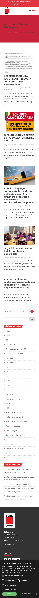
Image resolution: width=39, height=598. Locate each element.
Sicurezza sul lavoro (13, 435)
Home (9, 33)
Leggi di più (17, 572)
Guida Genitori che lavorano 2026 (17, 484)
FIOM (8, 376)
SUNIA (8, 453)
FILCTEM (9, 363)
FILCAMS (9, 358)
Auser (8, 331)
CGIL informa (11, 344)
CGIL (26, 88)
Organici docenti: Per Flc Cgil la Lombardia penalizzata (18, 251)
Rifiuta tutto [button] (27, 594)
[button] (19, 589)
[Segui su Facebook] (5, 559)
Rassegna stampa (13, 426)
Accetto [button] (9, 594)
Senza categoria (12, 430)
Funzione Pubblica (13, 399)
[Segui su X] (9, 559)
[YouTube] (23, 5)
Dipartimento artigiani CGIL (16, 349)
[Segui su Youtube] (18, 559)
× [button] (36, 562)
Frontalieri (10, 394)
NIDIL (8, 408)
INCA (8, 403)
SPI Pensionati (11, 444)
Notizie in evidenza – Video (16, 421)
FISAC (8, 381)
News (16, 33)
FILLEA (8, 367)
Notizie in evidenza (13, 412)
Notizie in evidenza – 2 (14, 417)
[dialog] (19, 579)
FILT (7, 372)
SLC (7, 440)
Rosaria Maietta (11, 88)
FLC (30, 206)
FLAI (7, 385)
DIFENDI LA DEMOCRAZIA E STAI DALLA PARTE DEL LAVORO (19, 138)
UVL (7, 458)
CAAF (8, 335)
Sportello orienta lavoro (15, 449)
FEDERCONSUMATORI (14, 354)
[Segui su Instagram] (14, 559)
